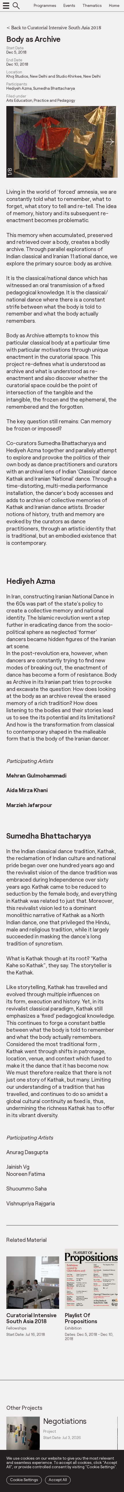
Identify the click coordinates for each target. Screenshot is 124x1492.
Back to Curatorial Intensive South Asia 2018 (56, 27)
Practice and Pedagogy (54, 100)
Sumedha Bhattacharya (54, 88)
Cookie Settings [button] (24, 1479)
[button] (110, 141)
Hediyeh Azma (19, 88)
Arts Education (19, 100)
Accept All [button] (58, 1479)
